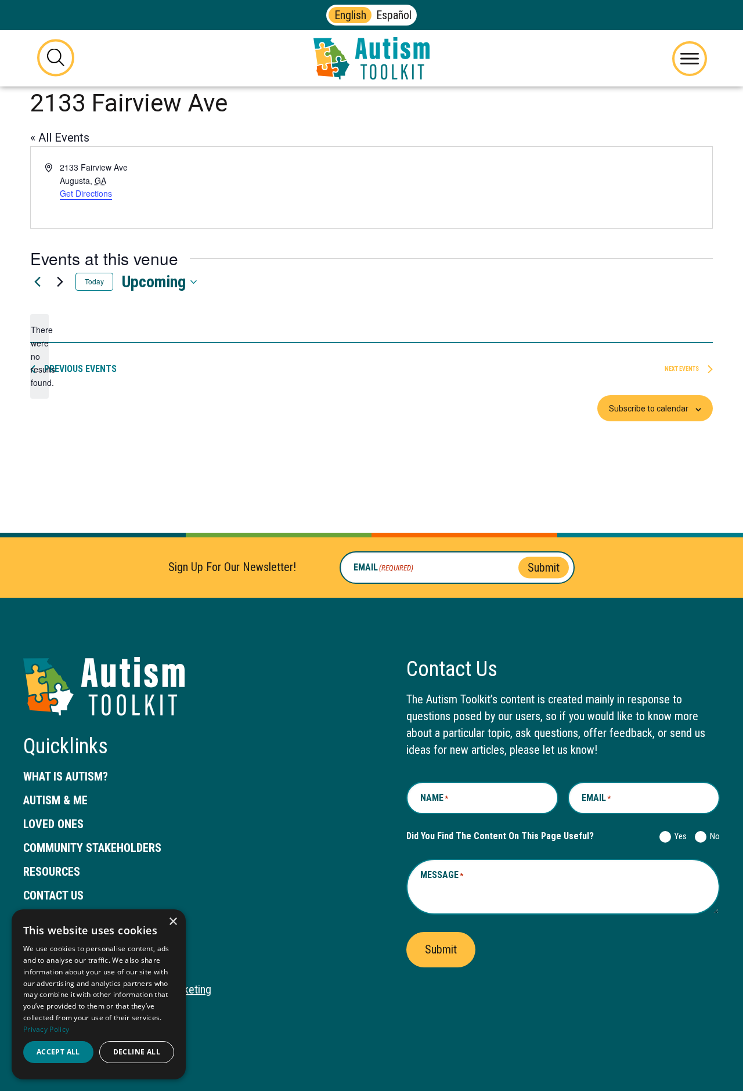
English (350, 15)
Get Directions (86, 193)
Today (94, 281)
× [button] (172, 921)
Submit (544, 567)
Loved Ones (53, 824)
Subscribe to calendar (648, 408)
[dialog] (99, 994)
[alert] (39, 356)
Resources (51, 872)
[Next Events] (60, 282)
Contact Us (53, 895)
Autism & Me (55, 800)
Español (394, 15)
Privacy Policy (46, 1029)
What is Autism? (65, 776)
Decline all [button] (136, 1052)
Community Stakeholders (92, 848)
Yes (678, 836)
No (712, 836)
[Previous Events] (37, 282)
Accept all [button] (58, 1052)
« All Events (59, 137)
